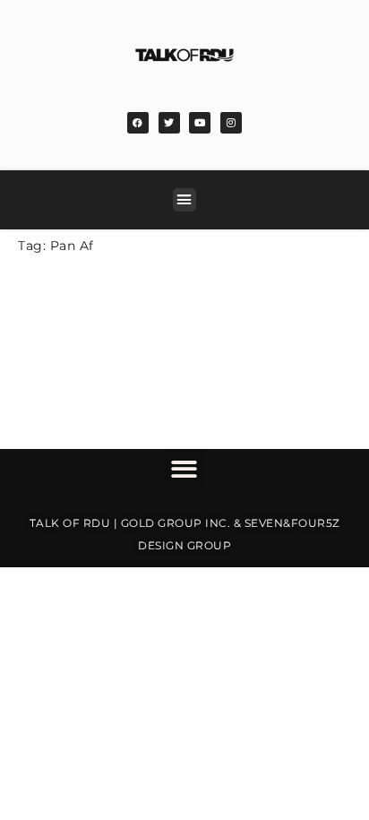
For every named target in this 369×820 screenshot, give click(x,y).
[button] (184, 199)
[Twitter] (169, 123)
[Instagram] (231, 123)
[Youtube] (199, 123)
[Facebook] (138, 123)
